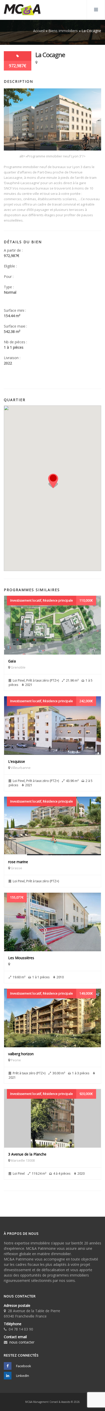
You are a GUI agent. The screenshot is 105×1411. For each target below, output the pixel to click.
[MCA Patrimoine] (22, 9)
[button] (53, 481)
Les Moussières (21, 957)
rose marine (18, 861)
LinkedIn (22, 1375)
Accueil (39, 30)
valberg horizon (21, 1053)
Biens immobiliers (63, 30)
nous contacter (21, 1342)
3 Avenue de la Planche (27, 1154)
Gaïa (12, 661)
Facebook (23, 1366)
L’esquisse (16, 761)
